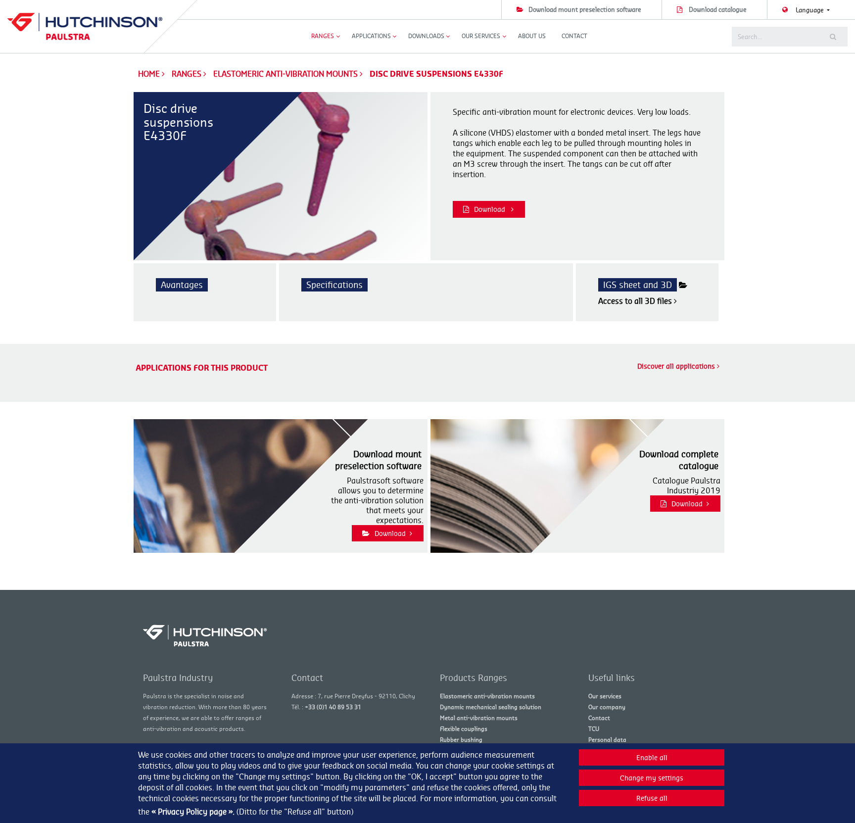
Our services (604, 696)
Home (149, 74)
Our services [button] (481, 36)
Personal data (607, 739)
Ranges (187, 74)
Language (810, 10)
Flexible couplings (463, 728)
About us (532, 36)
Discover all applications (677, 366)
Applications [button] (371, 36)
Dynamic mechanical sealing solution (490, 707)
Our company (606, 707)
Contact (574, 36)
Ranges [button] (322, 36)
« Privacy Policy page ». (193, 812)
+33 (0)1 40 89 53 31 (333, 707)
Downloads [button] (426, 36)
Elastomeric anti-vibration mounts (286, 74)
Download (490, 209)
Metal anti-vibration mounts (479, 718)
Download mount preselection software (584, 9)
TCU (593, 728)
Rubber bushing (461, 739)
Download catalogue (718, 9)
